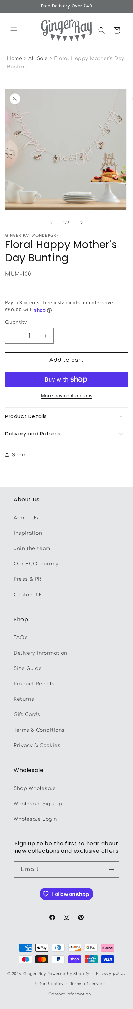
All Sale (38, 58)
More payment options (66, 395)
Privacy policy (111, 973)
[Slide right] (81, 222)
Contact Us (28, 594)
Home (14, 58)
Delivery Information (41, 653)
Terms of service (87, 984)
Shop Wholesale (35, 788)
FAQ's (21, 637)
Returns (24, 699)
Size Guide (28, 668)
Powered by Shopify (68, 974)
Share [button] (19, 454)
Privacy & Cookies (37, 745)
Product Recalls (34, 683)
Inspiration (28, 533)
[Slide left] (51, 222)
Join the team (32, 548)
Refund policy (49, 984)
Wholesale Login (35, 819)
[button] (13, 30)
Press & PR (27, 579)
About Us (26, 518)
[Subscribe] (111, 869)
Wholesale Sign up (38, 803)
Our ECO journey (36, 563)
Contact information (69, 994)
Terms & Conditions (39, 730)
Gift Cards (27, 714)
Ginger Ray (34, 974)
